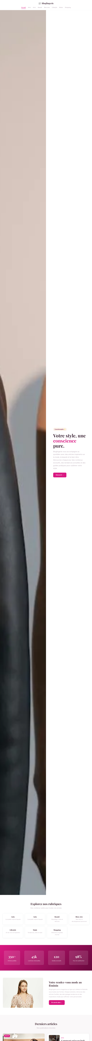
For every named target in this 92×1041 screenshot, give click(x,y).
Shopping (68, 7)
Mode (61, 7)
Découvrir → (60, 475)
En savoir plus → (56, 1002)
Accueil (23, 7)
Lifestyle (54, 7)
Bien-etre (47, 7)
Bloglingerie (46, 3)
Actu (29, 7)
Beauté (40, 7)
